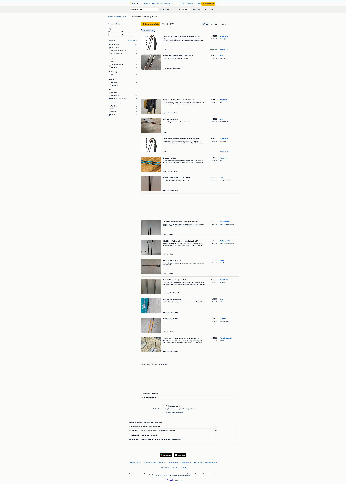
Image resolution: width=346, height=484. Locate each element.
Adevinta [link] (175, 467)
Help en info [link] (146, 3)
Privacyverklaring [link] (186, 462)
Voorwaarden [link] (155, 3)
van (109, 31)
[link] (135, 3)
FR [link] (216, 3)
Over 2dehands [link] (164, 467)
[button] (189, 3)
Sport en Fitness (146, 30)
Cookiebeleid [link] (198, 462)
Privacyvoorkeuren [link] (211, 462)
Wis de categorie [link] (132, 40)
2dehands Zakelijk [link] (135, 462)
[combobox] (143, 9)
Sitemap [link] (183, 467)
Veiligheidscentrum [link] (165, 3)
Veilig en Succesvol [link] (150, 462)
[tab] (205, 24)
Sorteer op (223, 21)
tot (122, 31)
